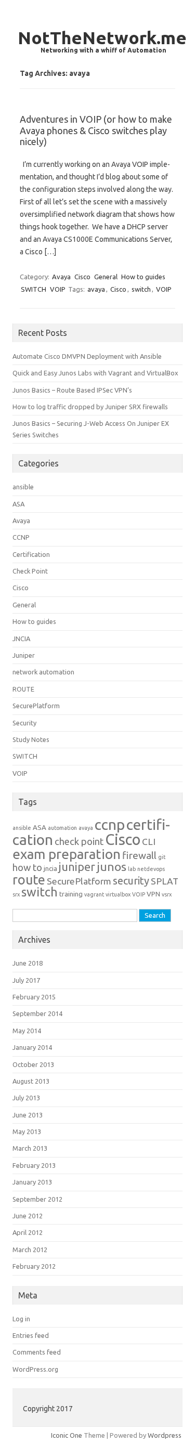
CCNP (21, 537)
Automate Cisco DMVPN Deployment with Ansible (87, 356)
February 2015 (34, 996)
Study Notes (30, 739)
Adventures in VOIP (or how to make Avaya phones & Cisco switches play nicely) (96, 130)
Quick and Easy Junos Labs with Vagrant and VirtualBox (95, 372)
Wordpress (164, 1435)
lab (132, 869)
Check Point (30, 571)
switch (141, 289)
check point (79, 841)
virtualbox (118, 894)
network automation (43, 671)
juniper (77, 867)
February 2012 (34, 1266)
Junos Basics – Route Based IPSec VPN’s (72, 390)
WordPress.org (35, 1369)
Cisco (82, 276)
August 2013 (30, 1081)
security (131, 881)
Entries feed (30, 1335)
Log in (21, 1318)
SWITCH (33, 289)
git (161, 857)
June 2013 (27, 1114)
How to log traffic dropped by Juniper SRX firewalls (90, 406)
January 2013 (32, 1182)
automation (62, 828)
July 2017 (26, 980)
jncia (50, 869)
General (106, 276)
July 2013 (26, 1097)
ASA (18, 504)
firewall (139, 855)
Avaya (61, 276)
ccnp (110, 824)
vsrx (167, 894)
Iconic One (66, 1435)
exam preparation (66, 854)
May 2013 (26, 1131)
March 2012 (29, 1249)
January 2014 (32, 1047)
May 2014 (26, 1030)
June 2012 (27, 1215)
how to (27, 867)
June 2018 (27, 963)
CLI (148, 842)
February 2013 (34, 1165)
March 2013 (29, 1148)
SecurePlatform (36, 705)
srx (16, 894)
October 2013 (33, 1064)
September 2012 (37, 1199)
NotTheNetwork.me (102, 37)
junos (111, 866)
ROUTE (23, 689)
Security (24, 722)
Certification (31, 554)
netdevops (151, 869)
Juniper (23, 655)
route (28, 879)
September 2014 (37, 1013)
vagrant (94, 894)
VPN (153, 894)
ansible (23, 486)
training (71, 894)
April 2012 (27, 1232)
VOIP (58, 289)
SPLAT (164, 881)
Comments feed (36, 1352)
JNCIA (21, 638)
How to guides (143, 276)
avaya (96, 289)
